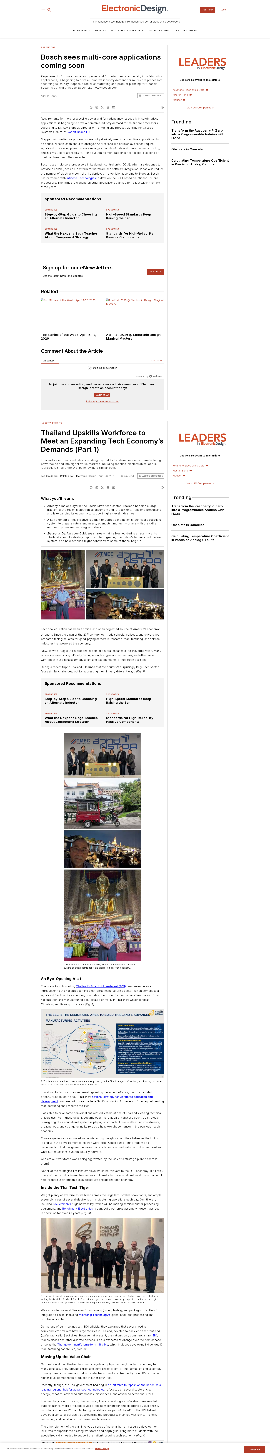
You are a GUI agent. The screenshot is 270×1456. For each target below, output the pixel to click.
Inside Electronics (185, 31)
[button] (43, 10)
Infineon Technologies (81, 178)
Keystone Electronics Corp (189, 89)
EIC (154, 1335)
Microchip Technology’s (94, 1314)
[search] (49, 10)
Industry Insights (51, 423)
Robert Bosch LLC (79, 132)
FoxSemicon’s (62, 1204)
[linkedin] (96, 107)
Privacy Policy (102, 1448)
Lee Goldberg (49, 476)
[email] (113, 107)
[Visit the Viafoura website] (155, 376)
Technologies (81, 31)
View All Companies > (200, 107)
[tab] (50, 360)
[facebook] (91, 107)
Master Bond (180, 94)
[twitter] (102, 107)
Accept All (255, 1449)
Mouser (177, 99)
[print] (162, 107)
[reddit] (108, 107)
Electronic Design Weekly (127, 31)
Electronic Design (85, 476)
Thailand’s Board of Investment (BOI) (101, 986)
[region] (102, 368)
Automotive (48, 47)
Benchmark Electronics (77, 1208)
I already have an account (102, 401)
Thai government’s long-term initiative (82, 1344)
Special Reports (159, 31)
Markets (100, 31)
